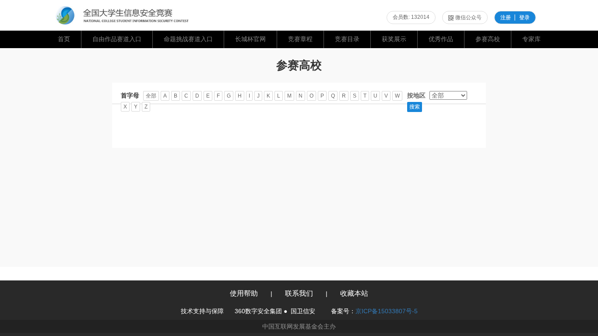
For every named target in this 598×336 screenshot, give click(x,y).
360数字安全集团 (258, 311)
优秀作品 (441, 38)
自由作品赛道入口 (116, 38)
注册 (505, 17)
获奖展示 (394, 38)
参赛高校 (487, 38)
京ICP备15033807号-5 (386, 311)
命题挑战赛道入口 (188, 38)
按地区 (416, 95)
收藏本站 (354, 293)
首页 (64, 38)
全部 (151, 96)
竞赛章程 (300, 38)
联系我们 (299, 293)
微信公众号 (468, 17)
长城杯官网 (250, 38)
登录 (524, 17)
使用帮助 (244, 293)
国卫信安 (303, 311)
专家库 (531, 38)
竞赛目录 (347, 38)
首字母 (130, 95)
